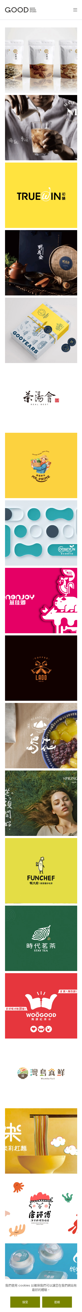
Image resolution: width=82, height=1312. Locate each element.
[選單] (75, 10)
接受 (25, 1302)
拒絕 (57, 1302)
